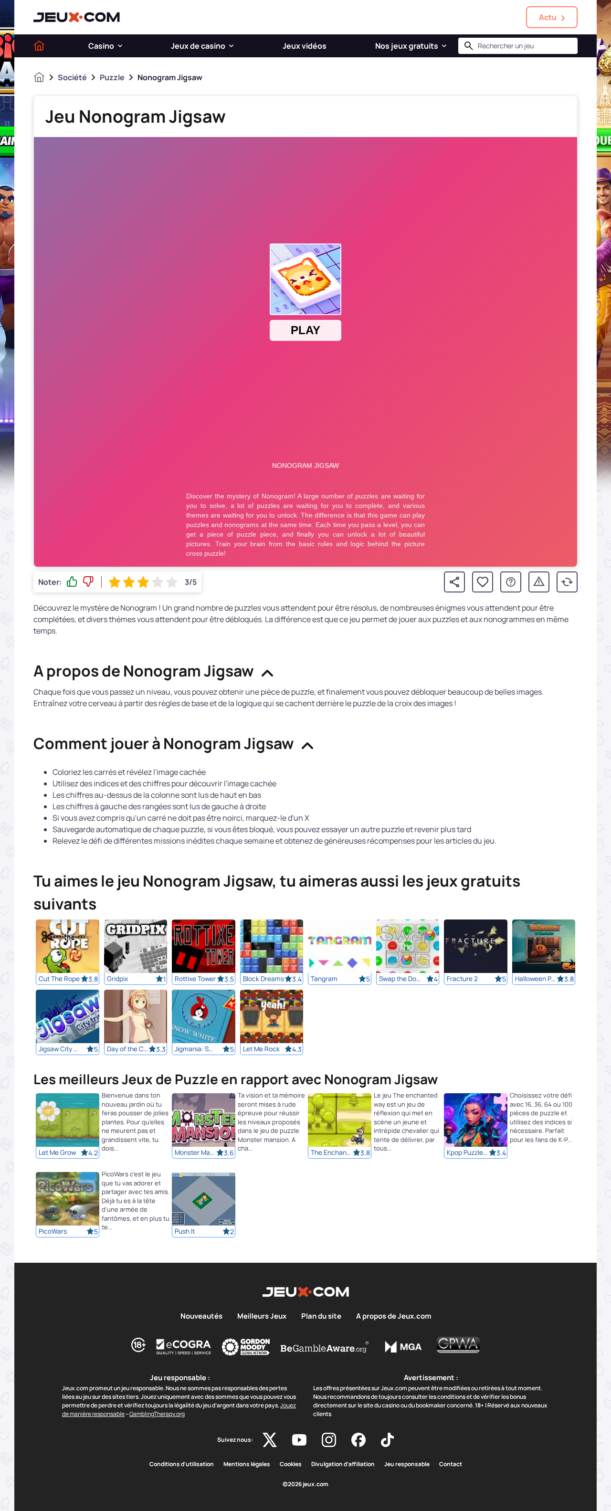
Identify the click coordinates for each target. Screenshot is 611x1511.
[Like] (72, 582)
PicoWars (53, 1231)
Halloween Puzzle (536, 978)
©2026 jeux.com (305, 1484)
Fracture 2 (462, 978)
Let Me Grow (57, 1153)
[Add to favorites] (482, 582)
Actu (548, 17)
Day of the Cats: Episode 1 (128, 1049)
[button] (120, 46)
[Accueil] (39, 45)
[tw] (270, 1440)
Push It (185, 1231)
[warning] (539, 582)
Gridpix (117, 978)
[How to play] (510, 582)
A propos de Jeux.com (393, 1316)
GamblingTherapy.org (157, 1414)
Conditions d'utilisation (181, 1464)
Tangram (324, 978)
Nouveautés (201, 1316)
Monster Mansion (196, 1153)
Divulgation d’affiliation (343, 1464)
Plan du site (321, 1316)
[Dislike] (88, 582)
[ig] (329, 1440)
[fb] (358, 1440)
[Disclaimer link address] (183, 1346)
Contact (450, 1464)
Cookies (291, 1464)
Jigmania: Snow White (196, 1049)
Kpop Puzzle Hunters (468, 1153)
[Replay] (567, 582)
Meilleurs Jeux (261, 1316)
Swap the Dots (400, 978)
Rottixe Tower (195, 978)
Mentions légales (246, 1464)
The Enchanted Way (332, 1153)
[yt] (299, 1440)
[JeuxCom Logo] (76, 17)
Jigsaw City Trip (60, 1049)
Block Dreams (263, 978)
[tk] (387, 1440)
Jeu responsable (407, 1464)
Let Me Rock (261, 1049)
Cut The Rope (59, 978)
